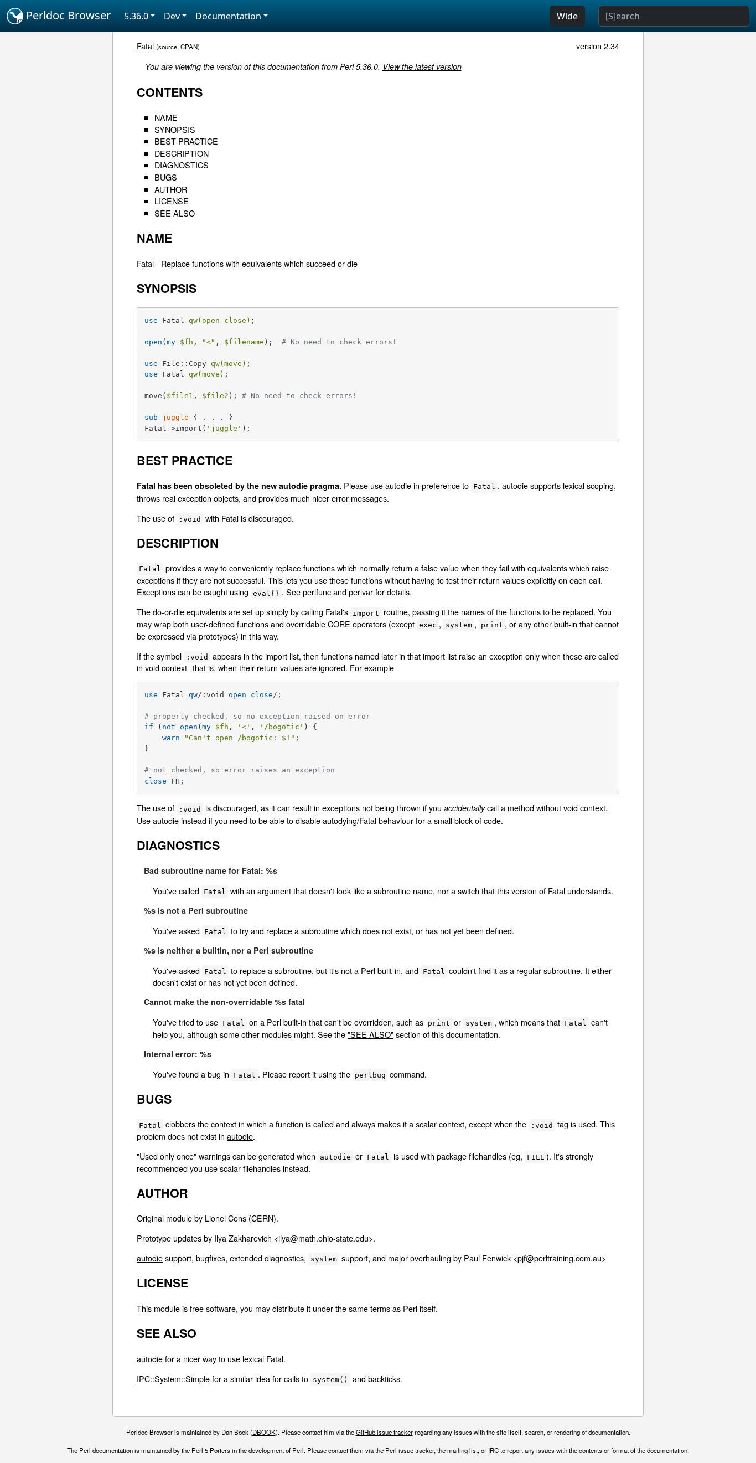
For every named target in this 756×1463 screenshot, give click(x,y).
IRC (493, 1450)
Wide (567, 16)
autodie (293, 485)
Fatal (145, 45)
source (167, 46)
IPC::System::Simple (173, 1378)
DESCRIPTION (181, 153)
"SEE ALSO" (370, 1034)
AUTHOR (170, 189)
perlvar (361, 591)
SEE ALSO (174, 213)
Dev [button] (172, 16)
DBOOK (264, 1432)
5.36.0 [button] (136, 16)
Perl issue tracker (409, 1450)
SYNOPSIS (174, 129)
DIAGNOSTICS (181, 165)
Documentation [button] (228, 16)
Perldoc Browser (67, 15)
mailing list (462, 1450)
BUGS (165, 177)
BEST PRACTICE (186, 141)
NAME (166, 117)
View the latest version (422, 66)
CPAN (189, 46)
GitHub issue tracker (384, 1432)
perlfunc (317, 591)
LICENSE (171, 201)
